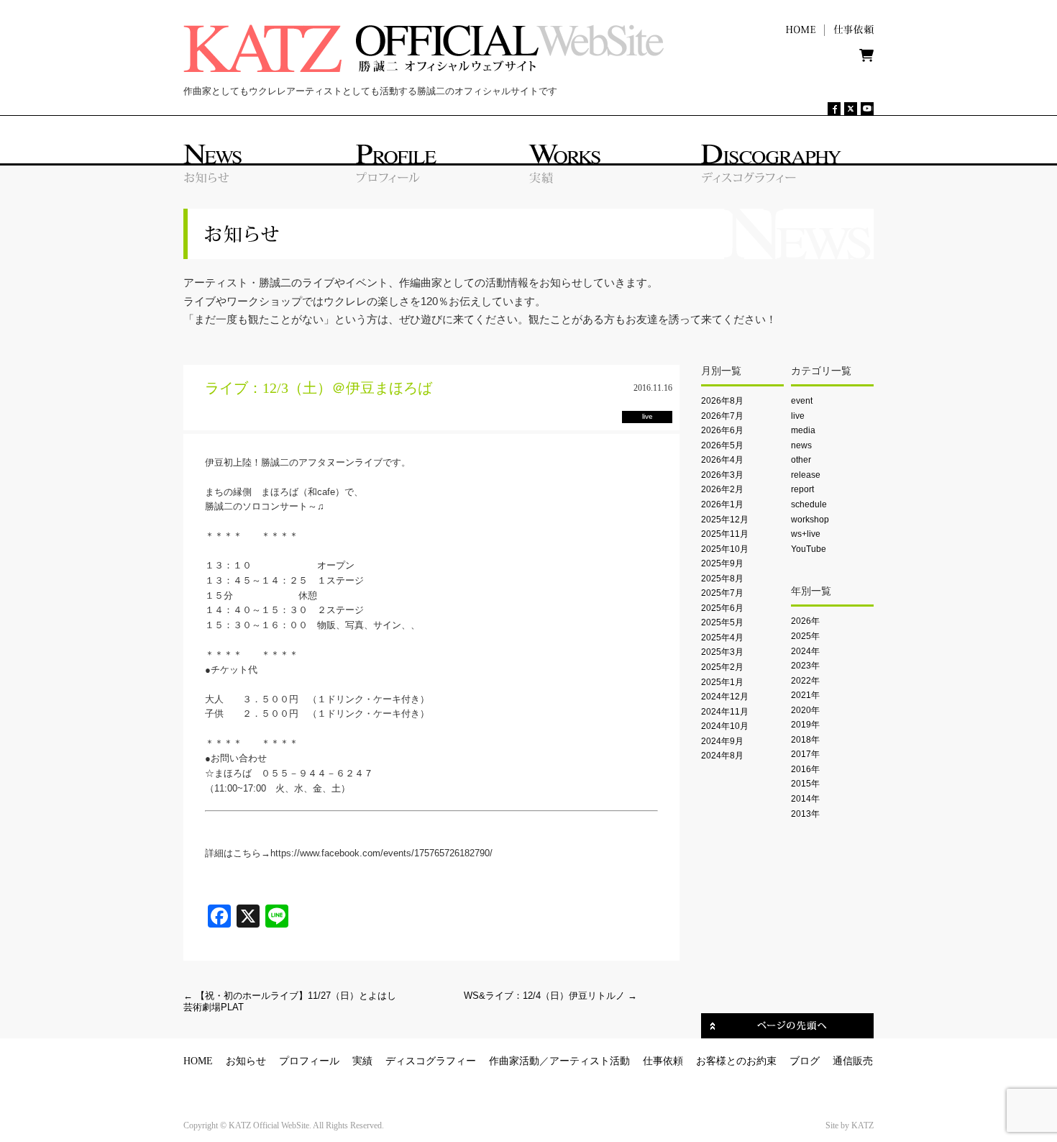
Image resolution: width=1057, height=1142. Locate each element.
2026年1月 (722, 504)
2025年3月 (722, 652)
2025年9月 (722, 563)
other (801, 460)
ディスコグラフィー (430, 1061)
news (801, 445)
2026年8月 (722, 401)
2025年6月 (722, 608)
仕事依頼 (663, 1061)
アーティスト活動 (589, 1061)
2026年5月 (722, 445)
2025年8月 (722, 579)
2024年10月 (725, 726)
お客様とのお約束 (736, 1061)
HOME (198, 1061)
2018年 (805, 740)
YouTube (808, 549)
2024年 (805, 651)
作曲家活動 (514, 1061)
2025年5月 (722, 622)
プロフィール (309, 1061)
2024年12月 (725, 697)
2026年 (805, 621)
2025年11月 (725, 534)
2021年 (805, 695)
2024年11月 (725, 712)
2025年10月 (725, 549)
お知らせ (246, 1061)
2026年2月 (722, 489)
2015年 (805, 784)
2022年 (805, 681)
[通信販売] (866, 58)
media (803, 430)
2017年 (805, 754)
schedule (809, 504)
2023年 (805, 666)
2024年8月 (722, 756)
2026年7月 (722, 416)
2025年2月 (722, 667)
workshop (810, 520)
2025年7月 (722, 593)
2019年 (805, 725)
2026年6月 (722, 430)
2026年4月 (722, 460)
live (798, 416)
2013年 (805, 814)
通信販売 (853, 1061)
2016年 (805, 769)
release (805, 475)
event (802, 401)
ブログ (805, 1061)
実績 (362, 1061)
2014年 (805, 799)
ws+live (805, 534)
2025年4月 (722, 638)
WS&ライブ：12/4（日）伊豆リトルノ (550, 995)
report (802, 489)
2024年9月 (722, 741)
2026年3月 (722, 475)
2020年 (805, 710)
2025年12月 (725, 520)
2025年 (805, 636)
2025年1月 (722, 682)
